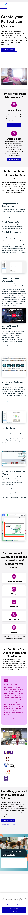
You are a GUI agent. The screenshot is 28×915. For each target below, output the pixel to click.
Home (2, 10)
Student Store (10, 1)
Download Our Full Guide (8, 820)
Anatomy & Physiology (14, 581)
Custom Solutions (18, 7)
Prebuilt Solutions (11, 7)
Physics (14, 632)
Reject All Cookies (14, 908)
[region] (14, 904)
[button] (26, 3)
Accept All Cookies (14, 911)
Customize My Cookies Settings (14, 904)
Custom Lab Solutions (14, 159)
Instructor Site (3, 1)
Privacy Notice (8, 902)
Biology (14, 594)
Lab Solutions (4, 6)
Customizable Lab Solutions (9, 53)
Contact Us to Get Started (8, 824)
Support (24, 6)
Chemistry (14, 607)
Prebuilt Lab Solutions (8, 49)
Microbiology (14, 619)
